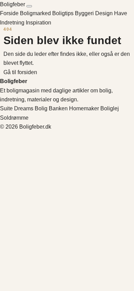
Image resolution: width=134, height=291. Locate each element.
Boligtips (63, 13)
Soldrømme (14, 118)
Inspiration (38, 23)
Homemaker (84, 108)
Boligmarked (36, 13)
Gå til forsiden (20, 72)
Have (120, 13)
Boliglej (109, 108)
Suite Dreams (16, 108)
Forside (9, 13)
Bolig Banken (51, 108)
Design (104, 13)
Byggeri (85, 13)
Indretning (13, 23)
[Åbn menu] (29, 6)
